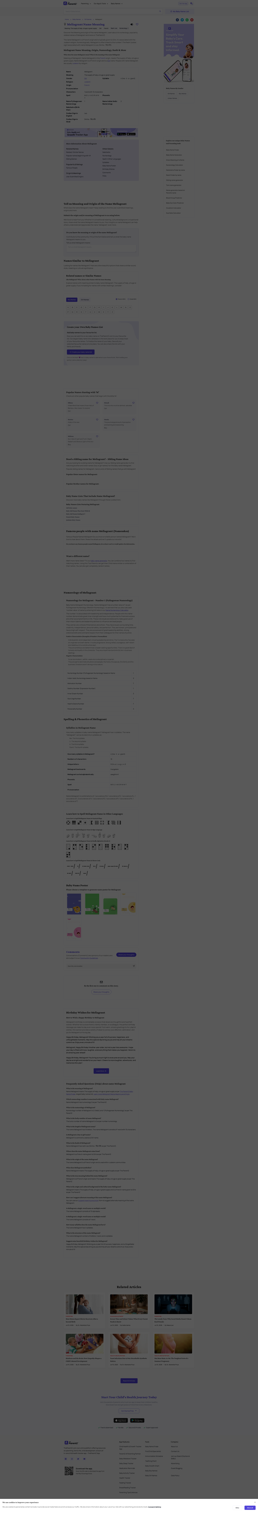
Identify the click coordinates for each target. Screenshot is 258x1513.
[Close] (255, 1502)
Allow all (250, 1508)
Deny (237, 1508)
